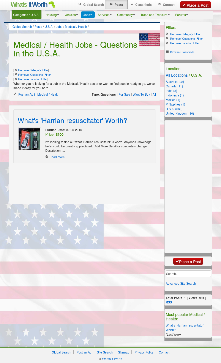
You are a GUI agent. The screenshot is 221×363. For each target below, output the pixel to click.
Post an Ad (84, 352)
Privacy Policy (144, 352)
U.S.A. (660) (174, 109)
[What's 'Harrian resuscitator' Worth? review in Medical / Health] (29, 139)
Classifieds (143, 4)
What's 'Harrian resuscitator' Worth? (72, 120)
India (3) (171, 90)
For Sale (124, 94)
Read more (57, 157)
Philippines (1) (175, 104)
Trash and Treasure (153, 15)
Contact (168, 4)
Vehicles (70, 15)
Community (125, 15)
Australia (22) (175, 81)
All (154, 94)
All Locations (177, 75)
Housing (51, 15)
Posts (118, 4)
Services (103, 15)
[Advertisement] (68, 174)
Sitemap (123, 352)
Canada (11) (174, 86)
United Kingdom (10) (180, 113)
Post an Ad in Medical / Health (38, 94)
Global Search (93, 4)
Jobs (87, 15)
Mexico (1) (173, 100)
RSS (169, 302)
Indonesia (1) (175, 95)
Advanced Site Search (181, 283)
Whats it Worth (112, 359)
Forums (180, 15)
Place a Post (197, 5)
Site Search (105, 352)
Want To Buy (141, 94)
